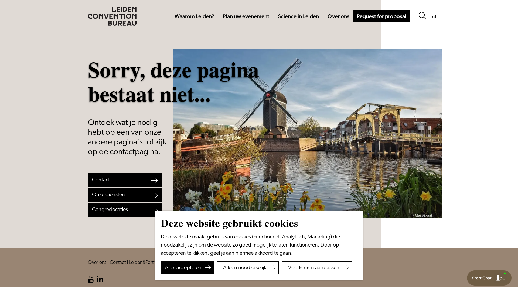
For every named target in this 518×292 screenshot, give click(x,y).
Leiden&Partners (146, 262)
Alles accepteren (183, 268)
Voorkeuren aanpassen (313, 268)
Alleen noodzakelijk (244, 268)
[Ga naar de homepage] (112, 16)
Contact (118, 262)
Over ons (97, 262)
